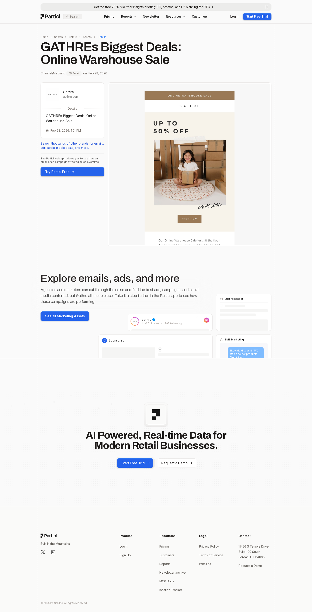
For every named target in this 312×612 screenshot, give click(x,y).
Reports (127, 16)
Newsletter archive (172, 572)
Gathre (73, 37)
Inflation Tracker (170, 590)
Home (44, 37)
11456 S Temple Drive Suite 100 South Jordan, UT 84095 (254, 552)
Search (58, 37)
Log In (124, 546)
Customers (200, 16)
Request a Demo (174, 463)
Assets (87, 37)
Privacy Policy (209, 546)
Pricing (109, 16)
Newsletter (151, 16)
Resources (174, 16)
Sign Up (125, 555)
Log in (234, 16)
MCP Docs (166, 581)
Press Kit (205, 564)
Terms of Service (211, 555)
